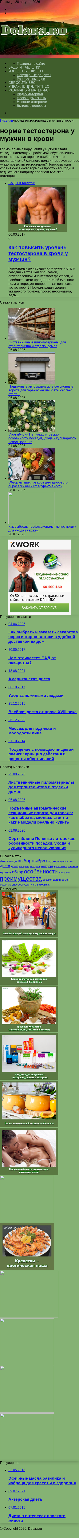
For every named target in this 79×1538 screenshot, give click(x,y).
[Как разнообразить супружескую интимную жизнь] (29, 1173)
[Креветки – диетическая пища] (27, 1269)
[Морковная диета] (27, 1459)
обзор (17, 872)
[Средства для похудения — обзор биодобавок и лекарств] (29, 1078)
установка (41, 884)
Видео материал (30, 94)
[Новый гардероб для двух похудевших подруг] (29, 936)
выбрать (41, 860)
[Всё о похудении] (34, 41)
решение (5, 884)
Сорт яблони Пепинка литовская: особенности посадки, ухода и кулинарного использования (42, 438)
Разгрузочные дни (31, 79)
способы (17, 884)
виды (13, 861)
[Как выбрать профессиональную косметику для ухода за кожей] (31, 522)
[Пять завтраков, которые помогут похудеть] (27, 1221)
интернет (24, 866)
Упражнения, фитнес (28, 86)
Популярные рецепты (34, 75)
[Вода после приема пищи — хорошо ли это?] (27, 1364)
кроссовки (60, 866)
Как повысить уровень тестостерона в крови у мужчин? (38, 253)
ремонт (66, 879)
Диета (4, 861)
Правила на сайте (31, 63)
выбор (24, 860)
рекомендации (52, 879)
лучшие (5, 872)
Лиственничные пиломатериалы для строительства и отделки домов (37, 344)
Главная (6, 120)
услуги (27, 884)
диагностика (66, 861)
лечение (73, 866)
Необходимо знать (31, 98)
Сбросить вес (22, 82)
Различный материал (29, 90)
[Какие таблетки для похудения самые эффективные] (29, 983)
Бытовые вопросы (31, 105)
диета (5, 866)
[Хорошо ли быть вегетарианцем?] (27, 1411)
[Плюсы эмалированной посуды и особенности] (29, 1126)
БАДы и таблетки (24, 67)
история (35, 866)
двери (55, 861)
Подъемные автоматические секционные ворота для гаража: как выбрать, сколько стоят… (40, 390)
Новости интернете (32, 102)
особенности (41, 871)
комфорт (47, 866)
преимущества (21, 878)
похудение (64, 872)
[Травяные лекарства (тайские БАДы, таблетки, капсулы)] (29, 1031)
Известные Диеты (25, 71)
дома (14, 866)
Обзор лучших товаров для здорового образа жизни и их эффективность (38, 484)
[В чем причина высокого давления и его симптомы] (29, 1316)
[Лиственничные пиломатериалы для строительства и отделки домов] (31, 338)
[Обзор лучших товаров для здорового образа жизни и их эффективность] (31, 478)
